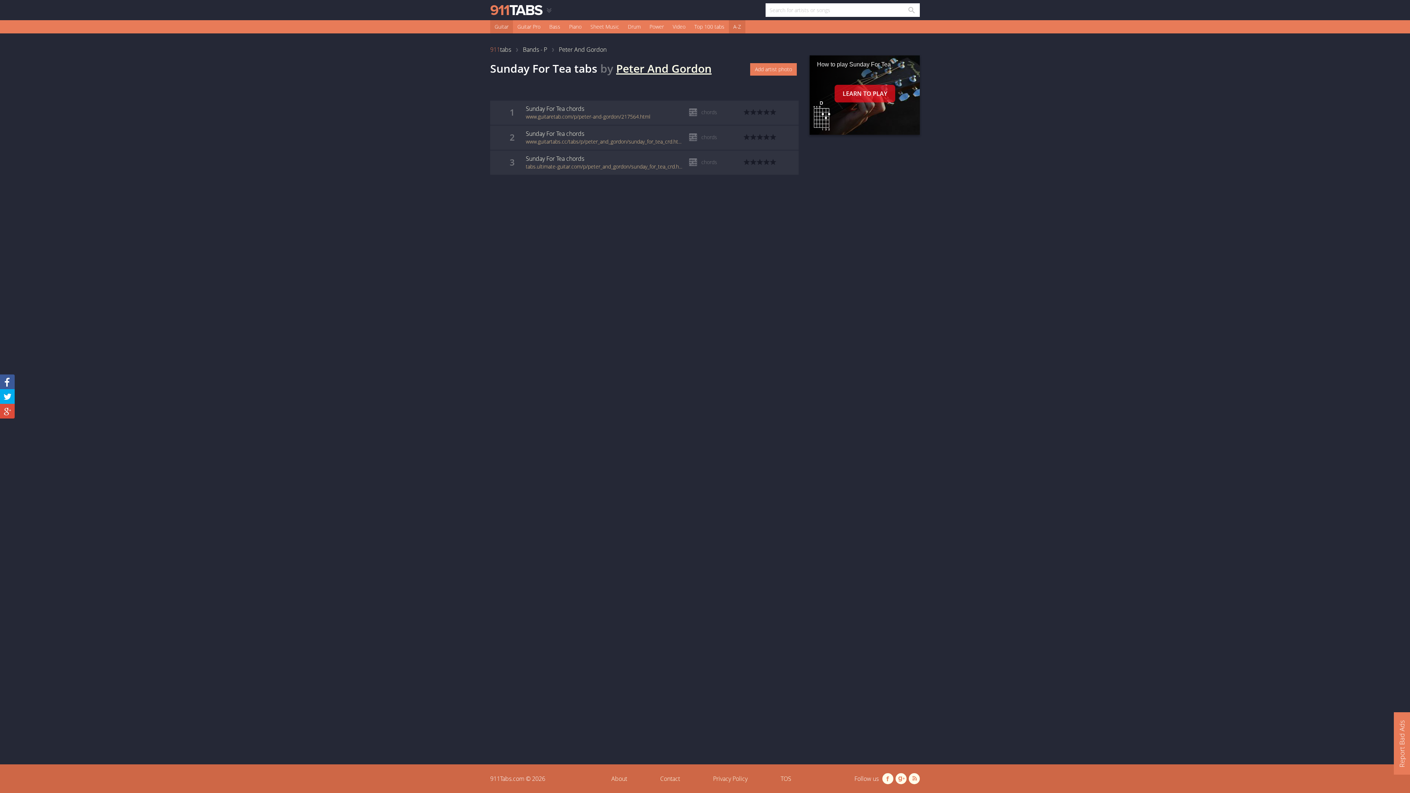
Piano (575, 26)
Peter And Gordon (664, 68)
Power (657, 26)
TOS (786, 779)
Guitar (502, 26)
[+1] (7, 411)
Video (679, 26)
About (619, 779)
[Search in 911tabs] (911, 10)
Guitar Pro (528, 26)
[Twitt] (7, 396)
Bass (554, 26)
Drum (634, 26)
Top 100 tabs (709, 26)
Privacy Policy (730, 779)
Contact (670, 779)
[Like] (7, 381)
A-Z (737, 26)
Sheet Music (604, 26)
